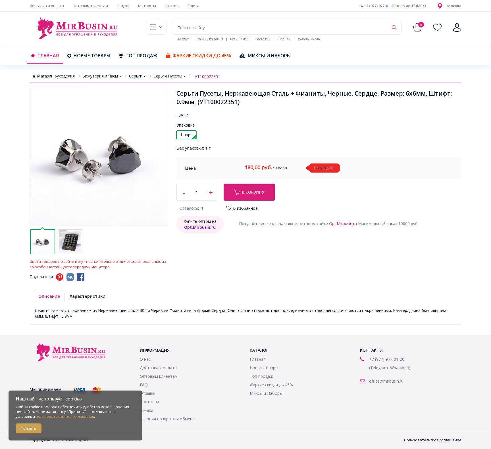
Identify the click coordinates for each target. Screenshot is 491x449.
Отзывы (172, 5)
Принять (28, 428)
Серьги (135, 76)
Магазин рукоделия (56, 76)
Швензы (284, 39)
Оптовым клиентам (90, 5)
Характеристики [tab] (87, 296)
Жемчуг (183, 39)
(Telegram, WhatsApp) (389, 367)
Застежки (263, 39)
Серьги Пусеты (167, 76)
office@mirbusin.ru (386, 381)
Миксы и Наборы (269, 56)
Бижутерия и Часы (100, 76)
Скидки (123, 5)
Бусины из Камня (209, 39)
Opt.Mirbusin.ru (343, 223)
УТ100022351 (207, 76)
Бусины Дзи (239, 39)
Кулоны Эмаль (308, 39)
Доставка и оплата (47, 5)
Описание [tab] (49, 296)
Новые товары (92, 56)
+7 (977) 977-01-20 (379, 5)
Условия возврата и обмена (167, 418)
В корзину (253, 192)
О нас (145, 359)
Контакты (147, 5)
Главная (48, 56)
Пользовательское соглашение (432, 439)
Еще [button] (192, 5)
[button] (454, 5)
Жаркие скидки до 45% (201, 56)
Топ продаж (141, 56)
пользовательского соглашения (65, 416)
